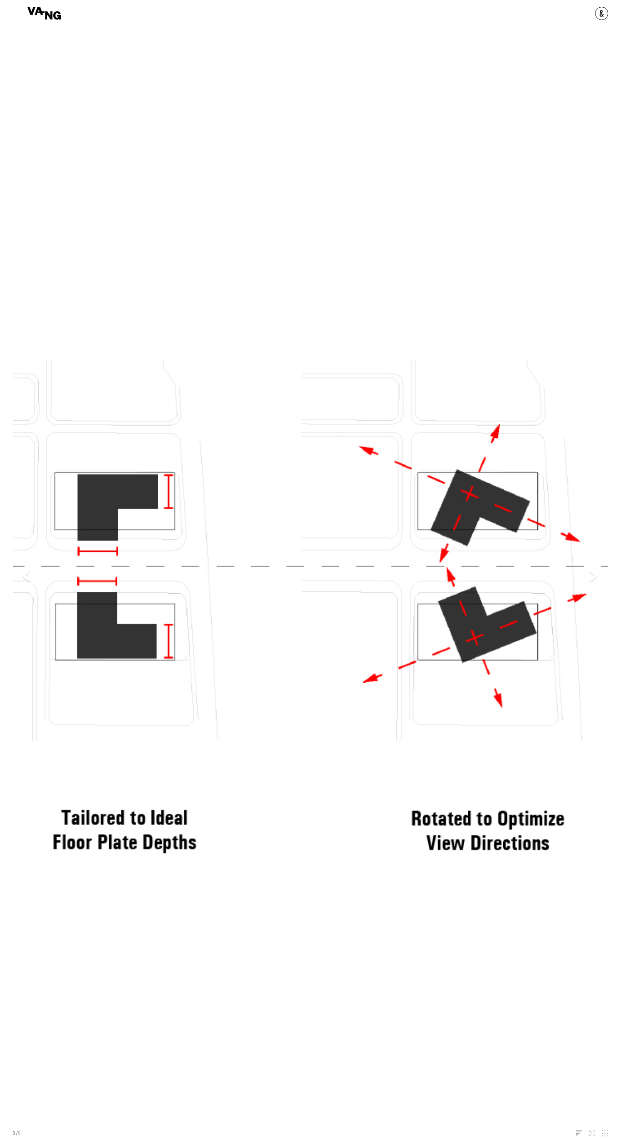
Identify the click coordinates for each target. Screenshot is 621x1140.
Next (594, 576)
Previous (26, 576)
